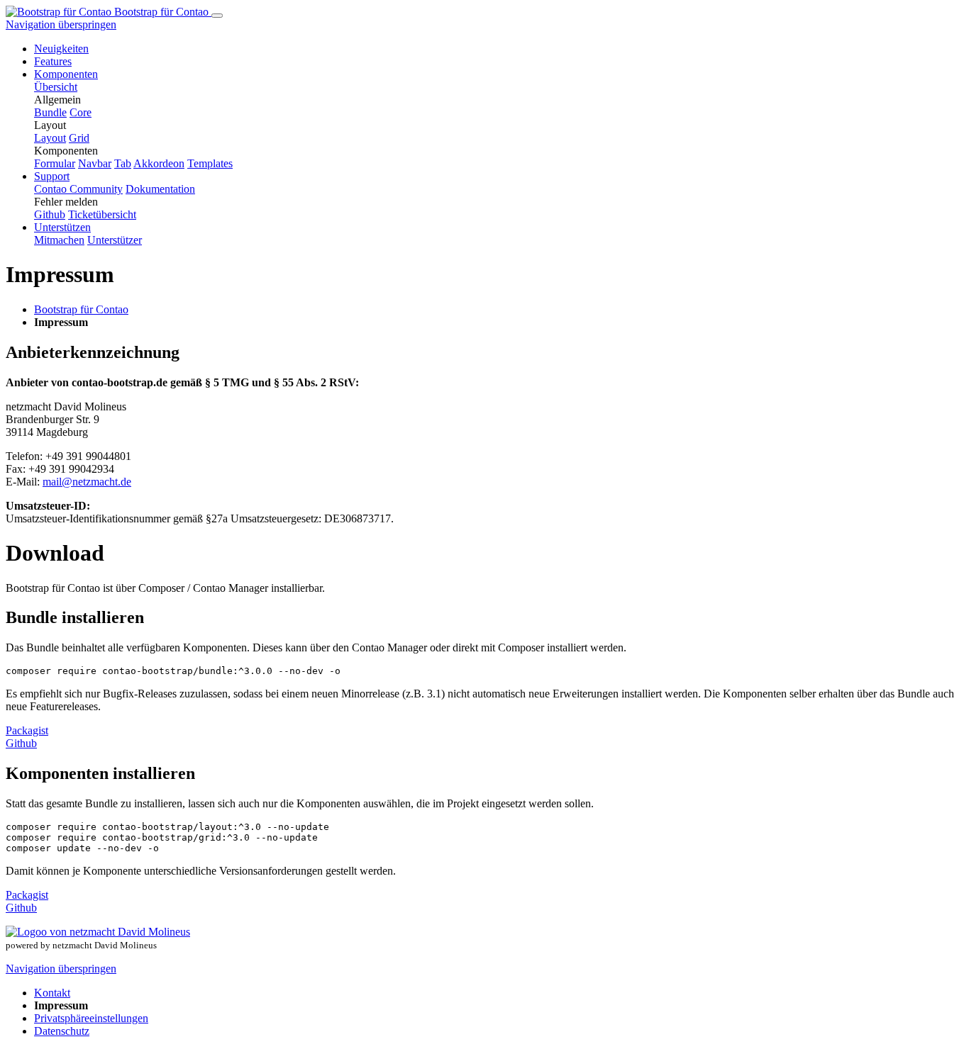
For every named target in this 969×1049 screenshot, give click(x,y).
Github (21, 743)
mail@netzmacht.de (87, 482)
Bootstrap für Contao (161, 12)
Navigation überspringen (61, 24)
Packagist (27, 730)
